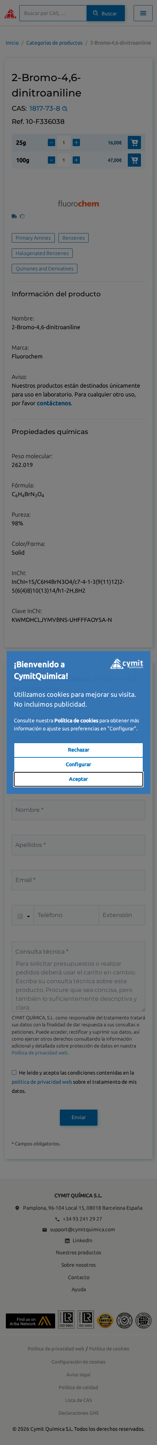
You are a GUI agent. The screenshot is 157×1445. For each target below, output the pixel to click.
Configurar (78, 764)
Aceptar (78, 779)
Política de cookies (76, 720)
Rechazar (78, 750)
